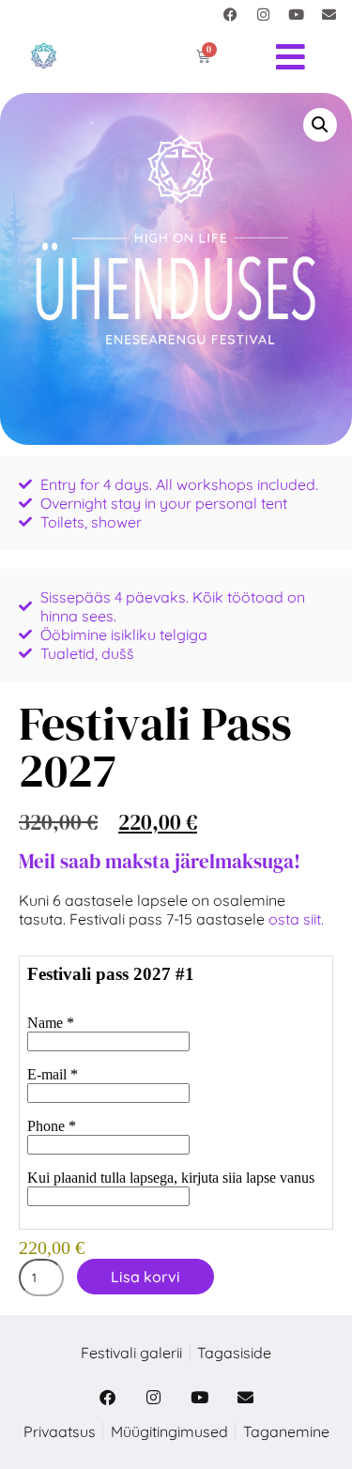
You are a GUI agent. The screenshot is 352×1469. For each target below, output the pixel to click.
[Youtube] (296, 14)
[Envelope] (328, 14)
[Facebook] (230, 14)
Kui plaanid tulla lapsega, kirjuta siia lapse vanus (170, 1178)
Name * (50, 1023)
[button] (320, 125)
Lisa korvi (145, 1276)
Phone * (51, 1126)
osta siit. (298, 919)
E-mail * (52, 1074)
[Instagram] (263, 14)
